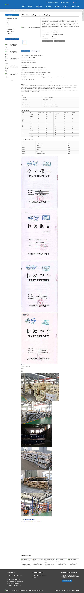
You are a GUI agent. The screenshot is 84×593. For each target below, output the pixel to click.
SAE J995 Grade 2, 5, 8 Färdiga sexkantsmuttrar (61, 564)
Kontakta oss (75, 6)
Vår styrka (48, 6)
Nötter (8, 22)
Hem (23, 6)
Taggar (56, 590)
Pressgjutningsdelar (11, 29)
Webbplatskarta (75, 590)
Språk (69, 590)
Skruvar (8, 24)
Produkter (39, 6)
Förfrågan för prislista (67, 580)
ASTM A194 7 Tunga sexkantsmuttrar (73, 564)
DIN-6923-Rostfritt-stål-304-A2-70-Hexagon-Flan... (50, 565)
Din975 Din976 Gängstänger (29, 519)
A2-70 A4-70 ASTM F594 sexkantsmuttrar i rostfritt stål (26, 565)
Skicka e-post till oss (48, 41)
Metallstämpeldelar (10, 31)
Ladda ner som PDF (60, 41)
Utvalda (61, 590)
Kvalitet (57, 6)
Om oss (30, 6)
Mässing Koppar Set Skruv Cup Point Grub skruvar (38, 564)
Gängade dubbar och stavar (22, 10)
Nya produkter (9, 33)
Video (65, 590)
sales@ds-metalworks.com (53, 2)
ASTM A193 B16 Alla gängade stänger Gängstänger (32, 520)
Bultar (8, 20)
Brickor (8, 27)
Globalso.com (40, 590)
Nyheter (65, 6)
